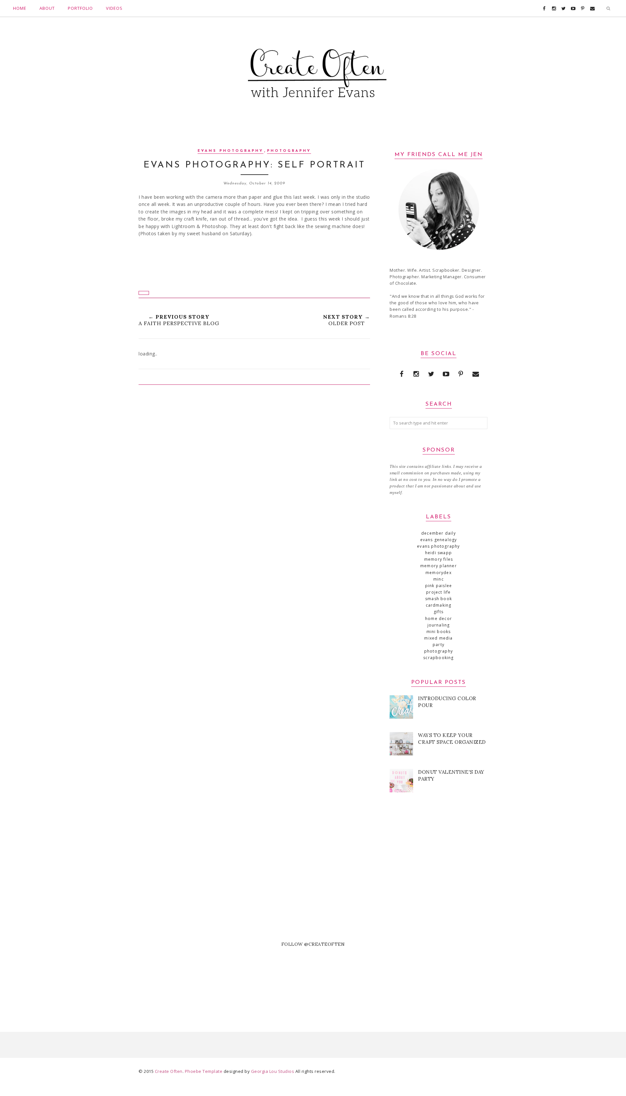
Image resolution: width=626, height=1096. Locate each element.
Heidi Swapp (438, 552)
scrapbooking (438, 657)
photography (289, 151)
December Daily (438, 533)
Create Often (169, 1071)
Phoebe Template (204, 1071)
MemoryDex (438, 572)
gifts (438, 611)
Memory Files (438, 559)
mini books (438, 631)
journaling (438, 625)
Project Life (438, 592)
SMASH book (438, 598)
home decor (438, 618)
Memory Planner (438, 566)
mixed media (438, 638)
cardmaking (439, 605)
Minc (438, 579)
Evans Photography (230, 151)
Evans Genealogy (438, 539)
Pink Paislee (438, 585)
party (438, 644)
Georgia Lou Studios (272, 1071)
